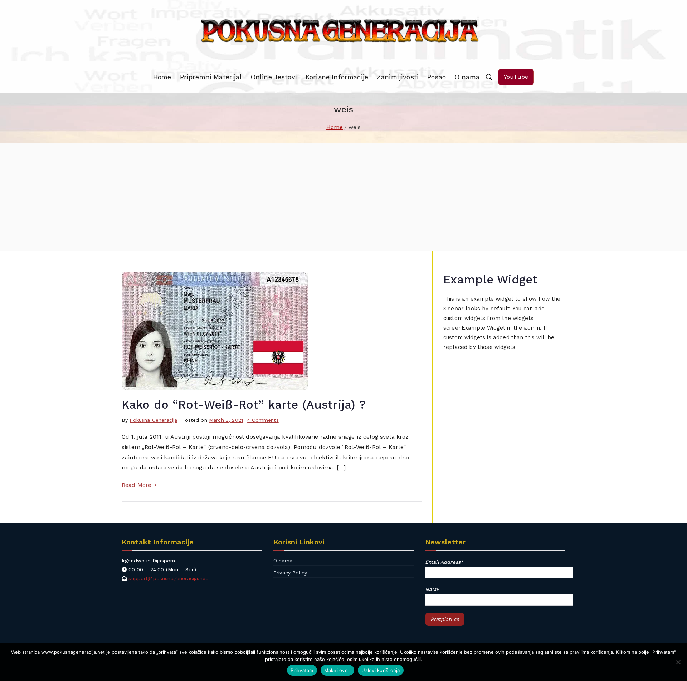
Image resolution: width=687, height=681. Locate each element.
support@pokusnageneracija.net (168, 578)
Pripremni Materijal (211, 77)
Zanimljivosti (398, 77)
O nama (466, 77)
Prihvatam (302, 670)
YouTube (516, 76)
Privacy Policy (290, 573)
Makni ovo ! (337, 670)
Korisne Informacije (337, 77)
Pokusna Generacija (153, 420)
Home (162, 77)
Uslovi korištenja (380, 670)
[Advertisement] (343, 197)
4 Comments (263, 420)
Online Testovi (273, 77)
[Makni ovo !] (678, 662)
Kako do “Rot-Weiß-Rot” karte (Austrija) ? (244, 404)
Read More (136, 485)
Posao (436, 77)
